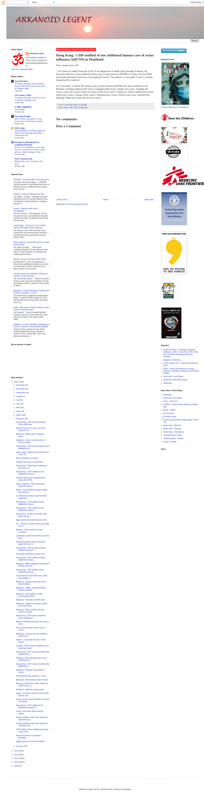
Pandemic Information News (175, 380)
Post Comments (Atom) (78, 204)
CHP (76, 65)
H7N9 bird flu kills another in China (31, 676)
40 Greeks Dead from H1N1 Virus (30, 554)
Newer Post (62, 199)
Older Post (148, 199)
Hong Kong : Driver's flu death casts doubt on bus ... (31, 515)
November (21, 389)
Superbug (167, 383)
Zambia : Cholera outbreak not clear (29, 194)
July (18, 400)
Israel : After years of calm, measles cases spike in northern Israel (31, 308)
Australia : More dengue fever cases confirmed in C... (31, 659)
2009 (16, 766)
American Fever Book (172, 398)
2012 (16, 755)
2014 (16, 382)
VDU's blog (20, 128)
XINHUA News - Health (173, 438)
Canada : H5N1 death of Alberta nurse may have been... (32, 647)
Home (105, 199)
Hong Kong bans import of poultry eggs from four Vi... (30, 543)
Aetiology (167, 395)
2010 (16, 762)
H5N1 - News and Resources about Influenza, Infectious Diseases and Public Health (181, 371)
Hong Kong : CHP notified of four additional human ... (30, 503)
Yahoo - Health (169, 442)
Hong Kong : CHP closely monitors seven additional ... (31, 616)
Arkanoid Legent (72, 105)
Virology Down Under (172, 435)
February (20, 419)
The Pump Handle (22, 116)
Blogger (127, 789)
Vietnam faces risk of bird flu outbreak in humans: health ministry (31, 275)
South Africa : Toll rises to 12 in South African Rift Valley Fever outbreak (29, 226)
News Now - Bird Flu (172, 425)
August (19, 396)
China (65, 107)
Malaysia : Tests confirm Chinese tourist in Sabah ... (30, 611)
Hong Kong (83, 107)
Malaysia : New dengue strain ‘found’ (32, 680)
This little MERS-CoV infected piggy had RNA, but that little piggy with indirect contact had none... (30, 133)
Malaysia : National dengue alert (30, 689)
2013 (16, 751)
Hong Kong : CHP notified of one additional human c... (30, 473)
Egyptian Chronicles (172, 360)
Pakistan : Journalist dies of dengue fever (31, 179)
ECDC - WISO (169, 410)
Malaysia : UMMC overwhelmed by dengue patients (31, 589)
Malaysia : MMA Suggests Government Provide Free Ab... (32, 565)
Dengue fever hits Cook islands (29, 462)
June (18, 404)
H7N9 (75, 107)
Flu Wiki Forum (169, 417)
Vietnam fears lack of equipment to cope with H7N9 (31, 479)
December (21, 385)
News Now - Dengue (172, 428)
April (18, 411)
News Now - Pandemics (173, 432)
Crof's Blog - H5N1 (23, 95)
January (20, 746)
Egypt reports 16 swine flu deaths (30, 741)
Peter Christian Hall (23, 159)
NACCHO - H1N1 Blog (173, 376)
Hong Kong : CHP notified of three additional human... (30, 559)
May (18, 407)
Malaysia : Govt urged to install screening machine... (29, 595)
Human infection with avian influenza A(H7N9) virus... (32, 718)
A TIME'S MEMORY (23, 107)
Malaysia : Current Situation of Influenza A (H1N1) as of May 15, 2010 (31, 292)
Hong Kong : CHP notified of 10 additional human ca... (29, 706)
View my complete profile (22, 69)
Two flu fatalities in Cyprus (27, 458)
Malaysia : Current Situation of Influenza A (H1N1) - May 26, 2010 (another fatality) (31, 325)
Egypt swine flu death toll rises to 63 (31, 520)
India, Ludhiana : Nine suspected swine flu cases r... (30, 485)
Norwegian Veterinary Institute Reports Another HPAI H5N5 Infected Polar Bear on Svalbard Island (30, 86)
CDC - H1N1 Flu (170, 401)
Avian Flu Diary (21, 81)
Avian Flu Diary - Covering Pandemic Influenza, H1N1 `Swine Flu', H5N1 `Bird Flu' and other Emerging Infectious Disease (180, 353)
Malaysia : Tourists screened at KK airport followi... (31, 583)
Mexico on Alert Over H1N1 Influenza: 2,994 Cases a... (32, 684)
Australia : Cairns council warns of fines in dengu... (30, 441)
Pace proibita (20, 110)
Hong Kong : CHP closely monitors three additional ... (31, 423)
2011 (16, 758)
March (19, 415)
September (21, 393)
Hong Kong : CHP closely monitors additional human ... (31, 549)
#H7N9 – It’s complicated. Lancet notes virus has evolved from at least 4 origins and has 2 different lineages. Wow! (30, 149)
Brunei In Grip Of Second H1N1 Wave (30, 259)
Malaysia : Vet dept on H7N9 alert (30, 600)
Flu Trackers (168, 413)
